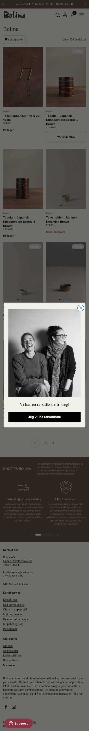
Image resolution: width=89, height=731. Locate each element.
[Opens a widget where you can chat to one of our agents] (18, 724)
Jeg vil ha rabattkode (44, 417)
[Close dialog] (81, 308)
